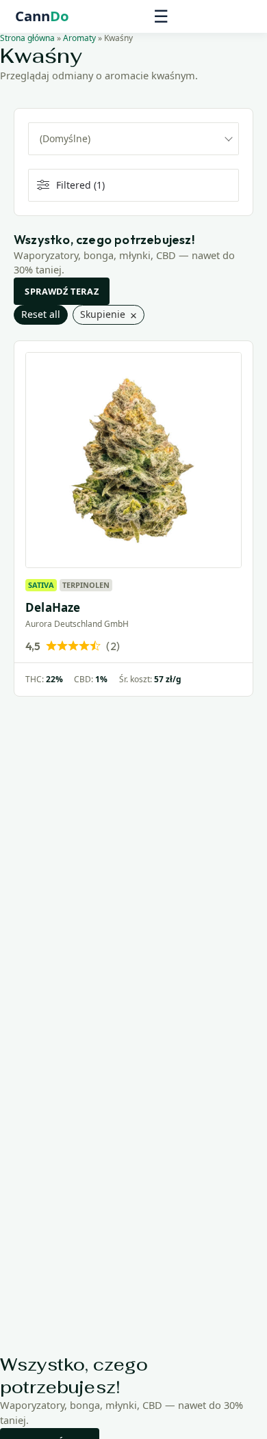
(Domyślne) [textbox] (65, 138)
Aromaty (79, 38)
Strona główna (27, 38)
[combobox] (133, 138)
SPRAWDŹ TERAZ (62, 291)
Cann (42, 16)
